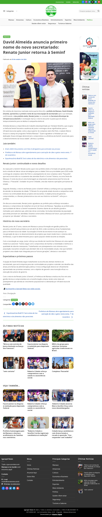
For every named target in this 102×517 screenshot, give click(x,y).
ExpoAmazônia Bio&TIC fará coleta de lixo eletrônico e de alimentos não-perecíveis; (36, 158)
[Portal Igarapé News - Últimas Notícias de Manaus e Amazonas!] (51, 11)
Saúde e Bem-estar (39, 23)
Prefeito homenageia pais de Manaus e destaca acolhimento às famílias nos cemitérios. (13, 434)
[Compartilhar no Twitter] (19, 303)
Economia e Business (41, 20)
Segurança (52, 23)
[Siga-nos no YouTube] (99, 1)
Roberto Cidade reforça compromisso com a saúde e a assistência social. (37, 374)
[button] (10, 11)
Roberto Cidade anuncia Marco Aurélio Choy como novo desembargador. (62, 406)
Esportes (68, 20)
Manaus (11, 20)
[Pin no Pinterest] (26, 303)
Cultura (28, 20)
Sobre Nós (76, 2)
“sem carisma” (9, 371)
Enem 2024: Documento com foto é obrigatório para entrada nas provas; (32, 149)
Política (89, 20)
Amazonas (20, 20)
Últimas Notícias (33, 469)
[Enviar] (98, 11)
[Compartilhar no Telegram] (32, 303)
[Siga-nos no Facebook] (83, 1)
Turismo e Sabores (64, 23)
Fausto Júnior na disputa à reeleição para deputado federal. (38, 346)
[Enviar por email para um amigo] (23, 303)
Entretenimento (57, 20)
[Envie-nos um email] (92, 1)
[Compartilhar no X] (16, 303)
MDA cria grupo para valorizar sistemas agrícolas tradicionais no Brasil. (62, 347)
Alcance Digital (57, 514)
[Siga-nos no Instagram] (86, 1)
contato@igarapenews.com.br (10, 481)
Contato (68, 2)
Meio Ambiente (79, 20)
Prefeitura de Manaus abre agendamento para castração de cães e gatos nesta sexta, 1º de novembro (56, 314)
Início (29, 465)
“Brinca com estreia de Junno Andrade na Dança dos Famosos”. (13, 346)
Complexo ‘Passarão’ (60, 371)
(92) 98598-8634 (15, 484)
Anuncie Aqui (60, 2)
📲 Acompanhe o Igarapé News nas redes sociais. (21, 289)
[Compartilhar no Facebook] (13, 303)
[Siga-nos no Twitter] (89, 1)
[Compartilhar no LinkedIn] (29, 303)
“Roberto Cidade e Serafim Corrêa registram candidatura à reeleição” (38, 433)
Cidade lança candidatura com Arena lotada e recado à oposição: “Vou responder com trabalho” (62, 434)
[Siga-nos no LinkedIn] (95, 1)
